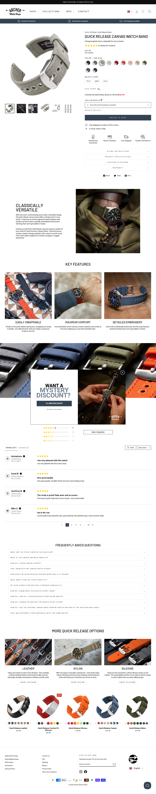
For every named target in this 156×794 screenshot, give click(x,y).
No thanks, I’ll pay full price (54, 409)
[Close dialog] (123, 372)
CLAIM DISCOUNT (54, 403)
